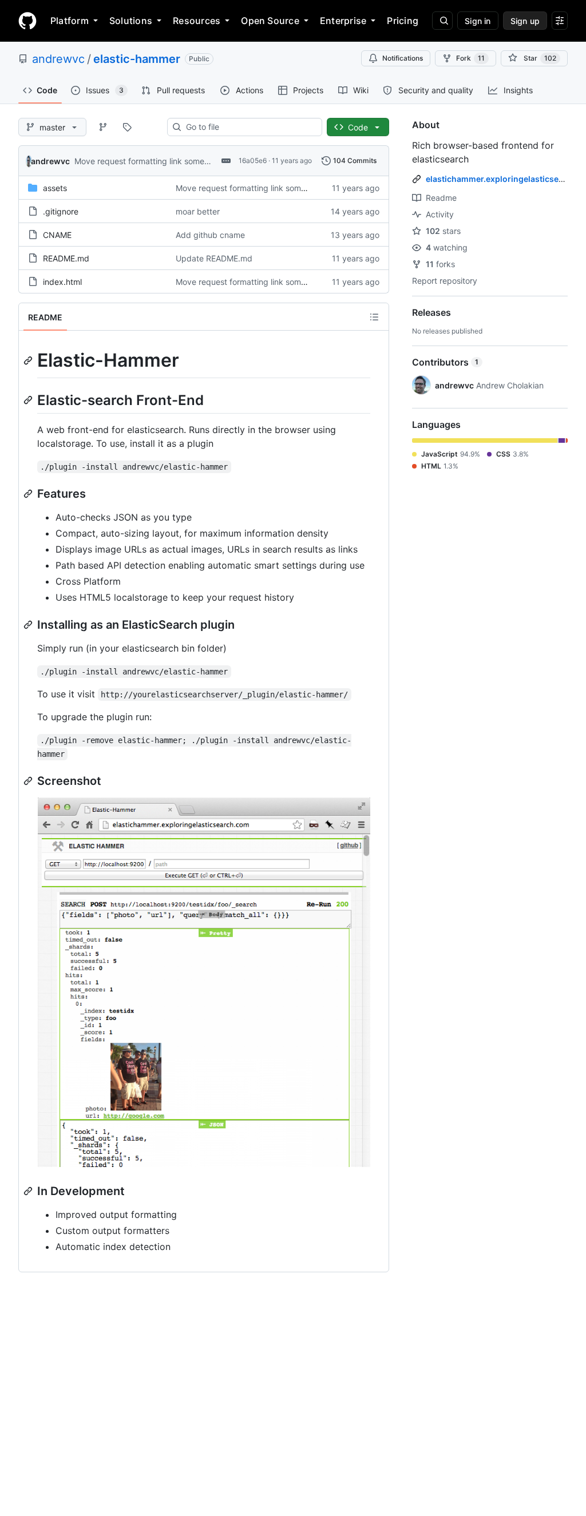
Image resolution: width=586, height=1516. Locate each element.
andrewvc (58, 59)
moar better (198, 211)
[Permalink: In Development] (29, 1191)
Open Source (270, 20)
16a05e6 (253, 160)
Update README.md (214, 258)
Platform (69, 20)
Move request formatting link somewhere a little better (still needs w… (204, 161)
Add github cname (210, 235)
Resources (196, 20)
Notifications (402, 58)
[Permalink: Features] (29, 494)
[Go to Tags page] (127, 127)
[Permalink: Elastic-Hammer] (29, 360)
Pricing (402, 20)
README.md (66, 258)
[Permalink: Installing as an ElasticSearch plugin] (29, 625)
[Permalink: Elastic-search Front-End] (29, 400)
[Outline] (374, 317)
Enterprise (343, 20)
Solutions (130, 20)
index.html (62, 282)
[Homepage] (27, 20)
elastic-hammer (136, 59)
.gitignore (60, 211)
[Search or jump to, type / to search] (442, 20)
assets (55, 188)
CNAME (57, 235)
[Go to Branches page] (103, 127)
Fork (470, 58)
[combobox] (249, 127)
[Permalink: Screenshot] (29, 781)
